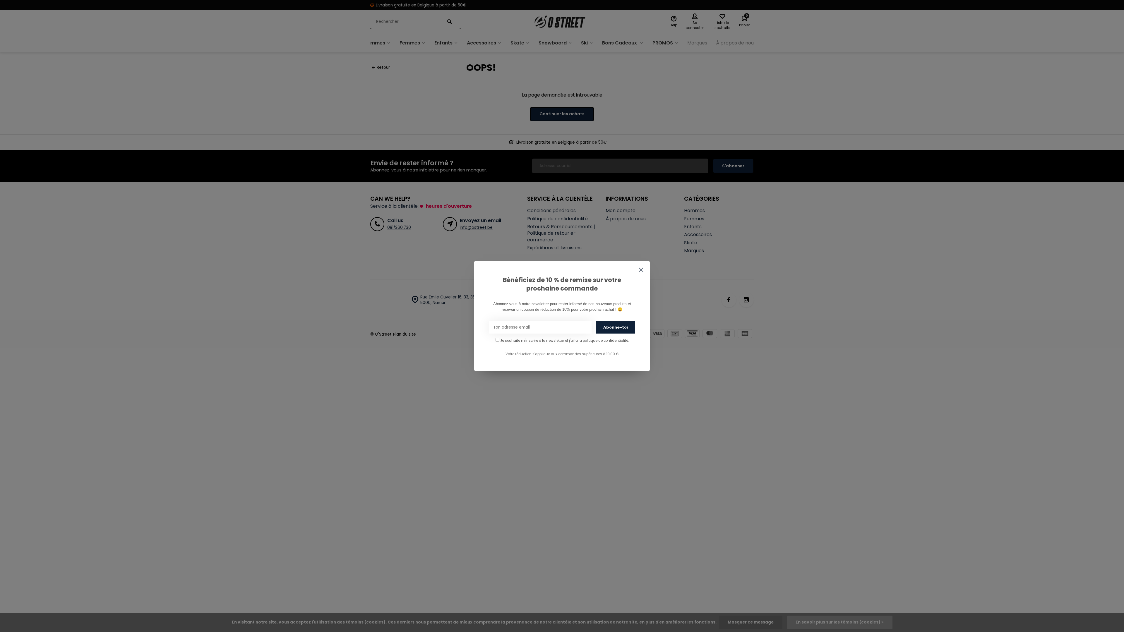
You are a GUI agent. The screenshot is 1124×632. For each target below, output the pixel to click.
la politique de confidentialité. (604, 340)
